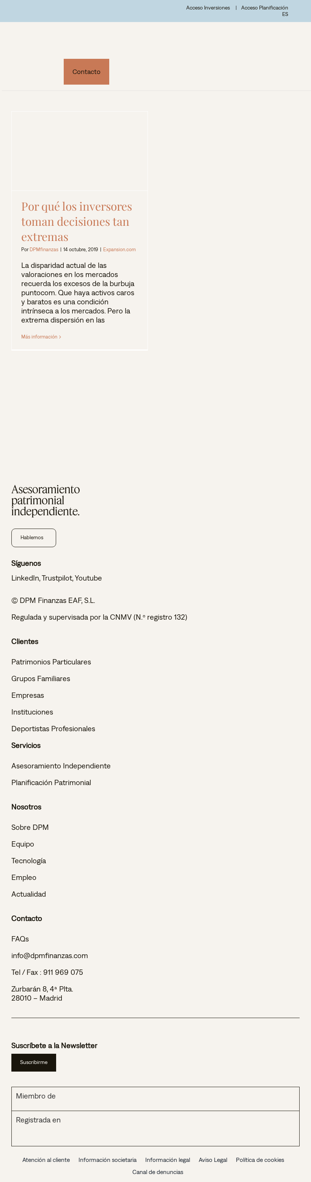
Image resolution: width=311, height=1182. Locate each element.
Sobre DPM (30, 827)
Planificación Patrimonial (51, 782)
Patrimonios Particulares (51, 661)
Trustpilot (57, 577)
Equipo (22, 843)
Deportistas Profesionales (53, 728)
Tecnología (28, 860)
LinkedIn (25, 577)
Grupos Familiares (40, 678)
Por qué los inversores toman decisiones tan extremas (80, 151)
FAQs (20, 938)
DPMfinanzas (44, 249)
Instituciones (32, 711)
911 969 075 (63, 972)
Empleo (23, 877)
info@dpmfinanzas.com (49, 955)
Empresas (27, 695)
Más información (39, 337)
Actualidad (28, 893)
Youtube (88, 577)
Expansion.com (119, 249)
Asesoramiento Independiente (61, 765)
